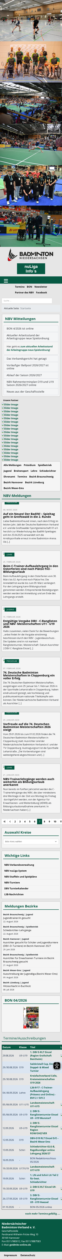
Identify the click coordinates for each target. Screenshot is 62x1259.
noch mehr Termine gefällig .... (42, 1213)
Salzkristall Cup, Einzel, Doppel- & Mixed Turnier (43, 1067)
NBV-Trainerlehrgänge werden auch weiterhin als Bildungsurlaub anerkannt (28, 782)
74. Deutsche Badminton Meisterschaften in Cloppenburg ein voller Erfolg (29, 675)
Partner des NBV (24, 292)
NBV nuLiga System (15, 870)
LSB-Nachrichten (14, 894)
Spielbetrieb (45, 465)
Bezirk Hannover (13, 482)
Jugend (8, 470)
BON (29, 286)
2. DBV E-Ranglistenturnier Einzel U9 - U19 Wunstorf (44, 1115)
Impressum (10, 1255)
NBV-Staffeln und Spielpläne (20, 876)
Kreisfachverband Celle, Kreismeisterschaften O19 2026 (43, 1079)
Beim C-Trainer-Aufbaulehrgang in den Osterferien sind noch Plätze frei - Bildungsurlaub (30, 569)
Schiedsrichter (48, 470)
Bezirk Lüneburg (34, 482)
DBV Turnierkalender (16, 888)
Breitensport (21, 470)
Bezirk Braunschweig (41, 476)
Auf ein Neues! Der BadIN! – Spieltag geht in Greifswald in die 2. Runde (29, 515)
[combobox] (27, 300)
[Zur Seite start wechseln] (5, 821)
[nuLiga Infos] (31, 268)
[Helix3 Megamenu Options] (6, 280)
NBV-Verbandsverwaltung (19, 864)
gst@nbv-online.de (20, 1244)
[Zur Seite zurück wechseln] (10, 821)
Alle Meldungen (12, 465)
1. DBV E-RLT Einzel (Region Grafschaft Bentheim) (41, 1056)
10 (55, 821)
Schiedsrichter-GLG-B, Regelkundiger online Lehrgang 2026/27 (42, 1150)
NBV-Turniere (12, 882)
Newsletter (40, 286)
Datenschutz (27, 1255)
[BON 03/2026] (31, 1017)
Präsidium (30, 465)
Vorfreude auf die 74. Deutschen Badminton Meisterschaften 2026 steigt (27, 727)
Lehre (34, 470)
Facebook (41, 292)
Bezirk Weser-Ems (14, 488)
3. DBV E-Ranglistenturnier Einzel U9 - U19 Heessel (44, 1199)
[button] (31, 328)
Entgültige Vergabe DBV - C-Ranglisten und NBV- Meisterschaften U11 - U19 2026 (30, 624)
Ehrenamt (9, 476)
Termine (20, 286)
